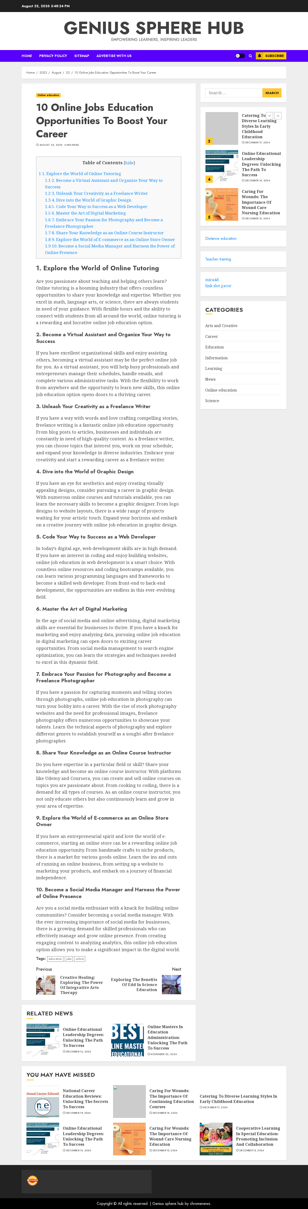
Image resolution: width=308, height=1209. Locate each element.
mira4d (212, 279)
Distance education (221, 238)
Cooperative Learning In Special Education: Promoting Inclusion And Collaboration (258, 1136)
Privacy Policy (53, 55)
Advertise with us (114, 55)
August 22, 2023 (51, 145)
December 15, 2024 (257, 218)
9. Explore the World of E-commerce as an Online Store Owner (110, 239)
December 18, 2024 (165, 1113)
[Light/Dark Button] (240, 55)
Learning (213, 368)
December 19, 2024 (78, 1113)
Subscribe (274, 55)
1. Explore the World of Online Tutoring (80, 173)
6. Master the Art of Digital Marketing (85, 213)
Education (214, 347)
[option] (243, 131)
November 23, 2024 (164, 1054)
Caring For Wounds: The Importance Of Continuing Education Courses (171, 1098)
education (55, 958)
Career (211, 336)
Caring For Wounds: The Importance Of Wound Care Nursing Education (261, 202)
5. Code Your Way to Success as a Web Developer (96, 206)
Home (27, 55)
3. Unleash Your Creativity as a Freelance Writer (96, 193)
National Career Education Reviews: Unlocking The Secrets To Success (85, 1098)
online (80, 958)
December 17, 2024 (257, 142)
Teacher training (218, 259)
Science (212, 400)
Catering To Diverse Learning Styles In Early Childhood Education (259, 126)
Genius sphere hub (154, 27)
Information (216, 358)
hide (129, 162)
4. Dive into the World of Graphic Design (88, 200)
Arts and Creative (221, 325)
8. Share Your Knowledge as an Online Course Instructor (104, 232)
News (210, 379)
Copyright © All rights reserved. (124, 1203)
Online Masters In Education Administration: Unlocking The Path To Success (167, 1037)
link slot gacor (218, 285)
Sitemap (81, 55)
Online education (48, 95)
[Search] (250, 56)
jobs (68, 958)
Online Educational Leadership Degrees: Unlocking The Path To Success (83, 1037)
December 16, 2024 (78, 1051)
